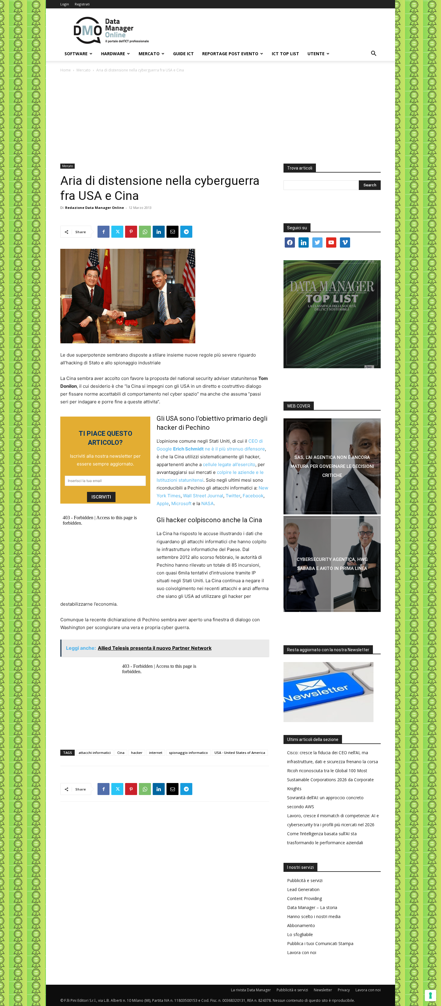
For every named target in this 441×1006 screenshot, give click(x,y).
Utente (316, 53)
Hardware (113, 53)
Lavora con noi (301, 952)
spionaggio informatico (188, 752)
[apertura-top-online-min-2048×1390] (332, 314)
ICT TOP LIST (285, 53)
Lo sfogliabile (300, 934)
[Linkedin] (159, 232)
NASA (207, 503)
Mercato (149, 53)
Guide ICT (183, 53)
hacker (136, 752)
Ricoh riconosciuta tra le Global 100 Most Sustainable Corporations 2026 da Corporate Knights (330, 779)
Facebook (253, 495)
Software (76, 53)
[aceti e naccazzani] (332, 564)
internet (155, 752)
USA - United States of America (239, 752)
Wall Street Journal (203, 495)
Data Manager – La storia (312, 907)
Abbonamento (301, 925)
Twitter (233, 495)
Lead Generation (303, 889)
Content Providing (304, 898)
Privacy (344, 989)
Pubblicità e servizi (304, 880)
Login (64, 4)
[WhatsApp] (145, 232)
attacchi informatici (95, 752)
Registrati (82, 4)
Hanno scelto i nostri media (313, 916)
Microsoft (182, 503)
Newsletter (323, 989)
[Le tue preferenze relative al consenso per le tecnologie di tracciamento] (430, 995)
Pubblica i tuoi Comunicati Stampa (320, 943)
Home (65, 70)
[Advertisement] (220, 119)
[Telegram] (186, 232)
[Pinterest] (131, 232)
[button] (373, 54)
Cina (120, 752)
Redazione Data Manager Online (94, 207)
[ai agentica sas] (332, 466)
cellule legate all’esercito (229, 464)
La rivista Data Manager (251, 989)
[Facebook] (104, 232)
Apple (163, 503)
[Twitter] (117, 232)
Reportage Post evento (230, 53)
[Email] (172, 232)
